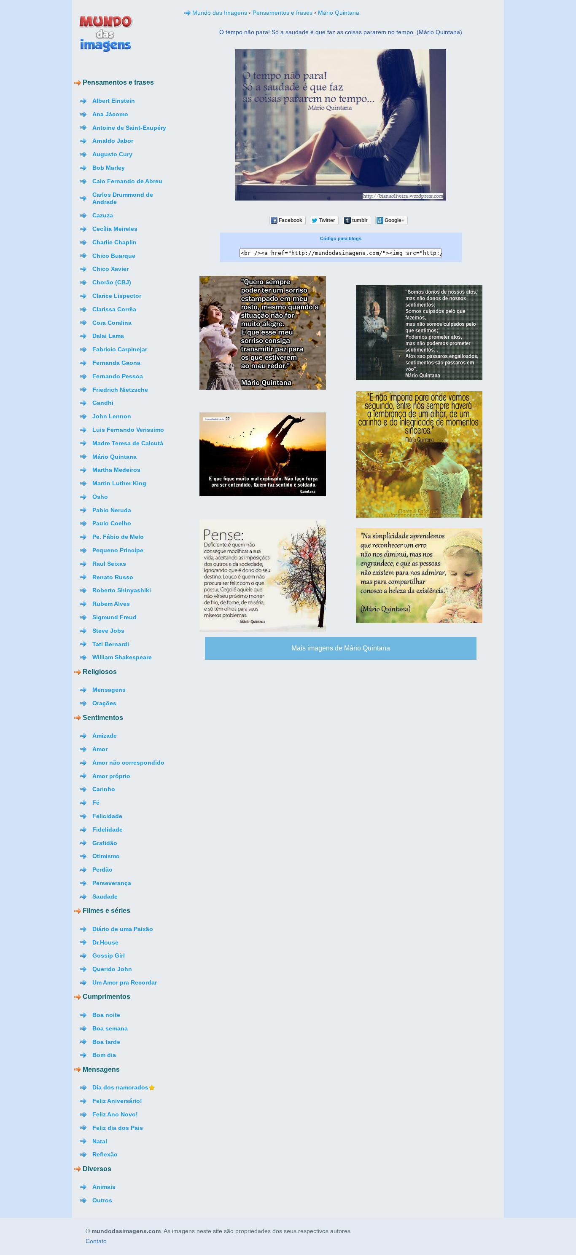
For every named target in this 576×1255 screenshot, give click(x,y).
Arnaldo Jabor (112, 140)
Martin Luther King (119, 483)
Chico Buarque (113, 255)
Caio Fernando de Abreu (127, 181)
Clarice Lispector (116, 295)
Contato (96, 1241)
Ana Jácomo (110, 114)
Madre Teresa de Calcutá (127, 443)
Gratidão (104, 843)
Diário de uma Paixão (122, 929)
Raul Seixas (109, 563)
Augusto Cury (112, 154)
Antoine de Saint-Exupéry (129, 127)
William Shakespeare (122, 657)
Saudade (105, 896)
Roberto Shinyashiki (121, 590)
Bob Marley (108, 167)
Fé (96, 802)
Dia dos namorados (120, 1087)
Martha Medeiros (116, 469)
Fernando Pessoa (117, 376)
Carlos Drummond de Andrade (122, 198)
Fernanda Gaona (116, 362)
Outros (102, 1200)
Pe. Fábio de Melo (118, 536)
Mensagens (109, 689)
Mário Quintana (114, 456)
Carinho (103, 789)
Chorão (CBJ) (111, 282)
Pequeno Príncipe (117, 550)
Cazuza (102, 215)
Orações (104, 703)
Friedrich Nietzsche (120, 389)
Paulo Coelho (111, 523)
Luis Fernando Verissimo (128, 429)
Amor (100, 749)
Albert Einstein (113, 100)
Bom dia (104, 1055)
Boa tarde (106, 1041)
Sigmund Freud (114, 617)
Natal (99, 1141)
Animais (104, 1186)
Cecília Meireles (114, 228)
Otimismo (106, 856)
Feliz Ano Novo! (115, 1114)
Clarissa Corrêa (114, 309)
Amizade (104, 735)
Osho (100, 496)
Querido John (112, 969)
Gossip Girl (108, 955)
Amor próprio (111, 776)
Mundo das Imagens (219, 12)
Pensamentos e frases (282, 12)
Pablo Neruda (111, 510)
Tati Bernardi (110, 644)
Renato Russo (112, 577)
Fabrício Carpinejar (119, 349)
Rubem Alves (111, 603)
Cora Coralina (112, 322)
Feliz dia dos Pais (117, 1127)
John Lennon (111, 416)
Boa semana (110, 1028)
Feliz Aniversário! (117, 1100)
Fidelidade (107, 829)
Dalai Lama (108, 335)
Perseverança (111, 883)
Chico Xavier (110, 268)
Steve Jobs (108, 630)
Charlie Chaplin (114, 242)
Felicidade (107, 816)
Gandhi (102, 402)
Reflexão (105, 1154)
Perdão (102, 869)
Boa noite (106, 1014)
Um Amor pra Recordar (124, 982)
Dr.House (105, 942)
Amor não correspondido (128, 762)
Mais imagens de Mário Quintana (340, 648)
